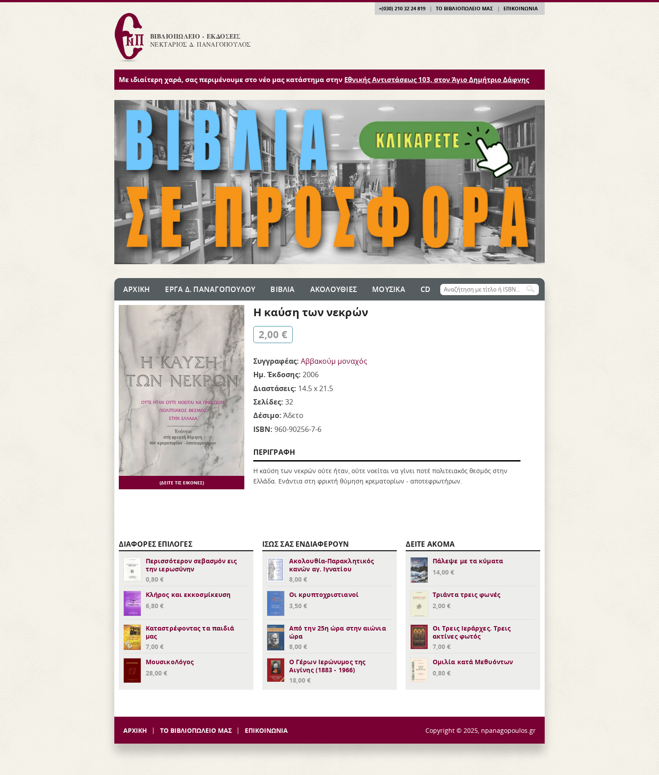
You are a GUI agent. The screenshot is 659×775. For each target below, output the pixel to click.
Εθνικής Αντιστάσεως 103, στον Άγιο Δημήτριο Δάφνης (436, 79)
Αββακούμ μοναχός (334, 361)
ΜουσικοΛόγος (170, 661)
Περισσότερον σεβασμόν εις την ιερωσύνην (191, 565)
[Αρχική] (129, 62)
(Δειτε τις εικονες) (182, 482)
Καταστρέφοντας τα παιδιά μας (190, 632)
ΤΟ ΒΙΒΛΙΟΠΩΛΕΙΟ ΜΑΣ (464, 8)
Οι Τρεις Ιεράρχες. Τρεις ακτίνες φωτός (472, 632)
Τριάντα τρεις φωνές (466, 594)
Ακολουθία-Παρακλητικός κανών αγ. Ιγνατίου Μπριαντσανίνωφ (331, 569)
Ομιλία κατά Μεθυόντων (473, 661)
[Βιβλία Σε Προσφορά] (329, 261)
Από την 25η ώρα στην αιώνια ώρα (337, 632)
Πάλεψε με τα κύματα (468, 561)
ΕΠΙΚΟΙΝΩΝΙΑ (520, 8)
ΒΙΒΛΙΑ (282, 289)
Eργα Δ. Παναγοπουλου (210, 289)
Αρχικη (136, 289)
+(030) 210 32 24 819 (402, 8)
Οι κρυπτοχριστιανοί (324, 594)
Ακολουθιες (333, 289)
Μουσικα (388, 289)
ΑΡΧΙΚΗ (135, 730)
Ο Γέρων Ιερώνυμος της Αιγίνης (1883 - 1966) (327, 665)
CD (425, 289)
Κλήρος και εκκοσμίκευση (188, 594)
